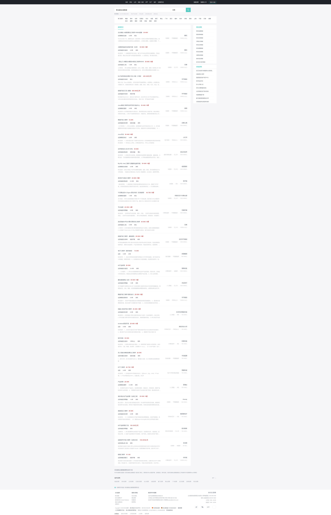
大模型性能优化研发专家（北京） (133, 47)
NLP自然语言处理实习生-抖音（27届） (135, 76)
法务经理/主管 (148, 14)
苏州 (126, 21)
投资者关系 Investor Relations (122, 500)
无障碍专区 (161, 2)
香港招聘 (147, 513)
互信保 (185, 443)
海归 (142, 2)
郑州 (131, 18)
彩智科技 (184, 341)
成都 (209, 18)
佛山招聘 (167, 481)
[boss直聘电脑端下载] (214, 507)
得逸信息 (184, 268)
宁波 (200, 18)
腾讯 (185, 35)
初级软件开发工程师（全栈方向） (133, 440)
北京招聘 (131, 481)
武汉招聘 (181, 481)
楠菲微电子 (183, 414)
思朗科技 (184, 370)
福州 (176, 18)
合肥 (152, 18)
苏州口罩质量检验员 (201, 88)
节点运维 (125, 207)
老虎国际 (184, 166)
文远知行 (184, 283)
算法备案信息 (169, 510)
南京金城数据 (199, 31)
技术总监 (123, 338)
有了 (151, 2)
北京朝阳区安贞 (122, 137)
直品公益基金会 (118, 502)
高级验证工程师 (125, 411)
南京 (136, 21)
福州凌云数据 (199, 58)
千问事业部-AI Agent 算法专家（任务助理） (136, 192)
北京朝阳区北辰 (122, 35)
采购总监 (156, 14)
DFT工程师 (126, 367)
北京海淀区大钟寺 (123, 239)
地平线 (185, 181)
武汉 (171, 18)
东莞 (141, 21)
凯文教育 (184, 428)
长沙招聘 (146, 481)
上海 (195, 18)
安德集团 (184, 254)
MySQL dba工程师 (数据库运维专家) (134, 163)
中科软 (185, 457)
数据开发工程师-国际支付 (130, 294)
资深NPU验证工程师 (129, 178)
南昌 (126, 18)
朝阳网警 (180, 508)
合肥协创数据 (199, 55)
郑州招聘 (124, 481)
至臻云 (185, 385)
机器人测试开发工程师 (129, 309)
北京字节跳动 (183, 239)
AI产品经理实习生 (128, 425)
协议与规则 (134, 495)
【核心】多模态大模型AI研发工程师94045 (135, 61)
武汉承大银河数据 (200, 62)
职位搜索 (117, 495)
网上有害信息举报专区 (131, 510)
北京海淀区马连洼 (123, 50)
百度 (185, 64)
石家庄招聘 (139, 481)
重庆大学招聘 (124, 513)
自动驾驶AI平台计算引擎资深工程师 (133, 221)
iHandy (185, 399)
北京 (136, 18)
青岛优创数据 (199, 51)
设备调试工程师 (200, 74)
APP (147, 2)
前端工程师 (124, 454)
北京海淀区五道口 (123, 341)
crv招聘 (140, 513)
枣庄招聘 (195, 481)
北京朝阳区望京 (122, 108)
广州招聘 (174, 481)
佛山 (161, 18)
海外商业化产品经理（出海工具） (133, 396)
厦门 (156, 18)
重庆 (150, 21)
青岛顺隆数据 (199, 48)
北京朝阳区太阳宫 (123, 166)
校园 (139, 2)
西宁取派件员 (199, 81)
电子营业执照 (156, 508)
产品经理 (123, 382)
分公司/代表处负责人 (124, 14)
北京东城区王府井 (123, 356)
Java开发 (125, 134)
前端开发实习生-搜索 (129, 91)
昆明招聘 (188, 481)
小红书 (185, 137)
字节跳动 (184, 79)
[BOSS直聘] (118, 2)
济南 (185, 18)
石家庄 (141, 18)
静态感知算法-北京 (128, 280)
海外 (155, 2)
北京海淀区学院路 (123, 210)
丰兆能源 (184, 355)
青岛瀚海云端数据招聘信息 (132, 487)
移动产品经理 (134, 14)
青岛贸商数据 (199, 38)
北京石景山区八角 (123, 443)
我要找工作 (204, 2)
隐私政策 (134, 498)
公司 (135, 2)
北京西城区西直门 (123, 457)
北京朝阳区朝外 (122, 385)
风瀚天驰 (184, 210)
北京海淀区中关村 (123, 79)
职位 (131, 2)
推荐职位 (120, 27)
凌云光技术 (183, 152)
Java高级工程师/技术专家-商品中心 (133, 105)
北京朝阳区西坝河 (123, 297)
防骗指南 (134, 500)
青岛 (145, 21)
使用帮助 (134, 502)
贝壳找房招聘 (133, 513)
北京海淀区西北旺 (123, 152)
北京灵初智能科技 (181, 312)
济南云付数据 (199, 41)
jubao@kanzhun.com (173, 500)
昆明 (131, 21)
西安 (190, 18)
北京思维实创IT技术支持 (202, 91)
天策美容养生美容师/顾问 (202, 101)
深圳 (155, 21)
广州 (166, 18)
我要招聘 (196, 2)
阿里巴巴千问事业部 (181, 195)
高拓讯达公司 (183, 326)
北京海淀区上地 (122, 65)
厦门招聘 (160, 481)
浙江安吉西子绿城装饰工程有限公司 (205, 70)
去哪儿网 (184, 123)
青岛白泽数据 (199, 45)
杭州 (180, 18)
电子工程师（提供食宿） (128, 251)
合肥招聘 (153, 481)
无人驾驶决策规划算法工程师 (130, 352)
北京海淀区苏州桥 (123, 123)
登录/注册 (212, 2)
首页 (127, 2)
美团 (185, 108)
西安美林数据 (199, 34)
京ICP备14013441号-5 (135, 508)
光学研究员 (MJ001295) (128, 149)
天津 (205, 18)
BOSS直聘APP (118, 498)
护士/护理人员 (199, 84)
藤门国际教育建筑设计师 (202, 98)
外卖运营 (141, 14)
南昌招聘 (116, 481)
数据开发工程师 (125, 120)
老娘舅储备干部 (200, 94)
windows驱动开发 (128, 323)
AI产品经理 (124, 265)
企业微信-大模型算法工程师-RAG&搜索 (133, 32)
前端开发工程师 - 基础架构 (131, 236)
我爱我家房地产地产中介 (202, 77)
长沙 (147, 18)
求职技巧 (117, 504)
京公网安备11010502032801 (169, 508)
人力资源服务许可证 (119, 510)
